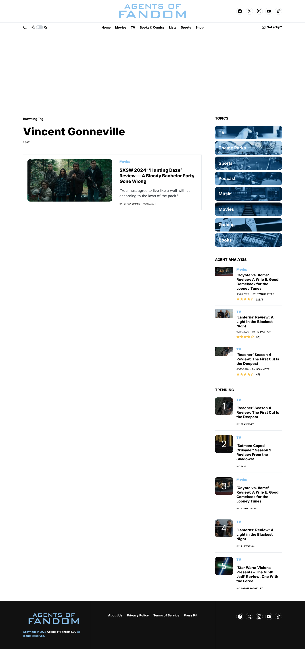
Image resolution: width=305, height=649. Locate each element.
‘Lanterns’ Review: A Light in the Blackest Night (255, 321)
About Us (115, 615)
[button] (25, 27)
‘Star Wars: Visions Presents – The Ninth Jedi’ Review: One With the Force (257, 574)
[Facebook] (239, 11)
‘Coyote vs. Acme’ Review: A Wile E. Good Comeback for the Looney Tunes (257, 282)
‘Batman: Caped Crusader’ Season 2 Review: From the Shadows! (253, 452)
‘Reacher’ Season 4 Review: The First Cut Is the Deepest (257, 359)
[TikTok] (278, 11)
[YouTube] (268, 11)
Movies (124, 161)
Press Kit (190, 615)
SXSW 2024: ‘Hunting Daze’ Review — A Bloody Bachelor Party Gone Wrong (156, 175)
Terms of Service (166, 615)
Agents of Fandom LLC (61, 631)
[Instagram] (259, 11)
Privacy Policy (138, 615)
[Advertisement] (152, 74)
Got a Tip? (274, 27)
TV (238, 312)
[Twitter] (249, 11)
